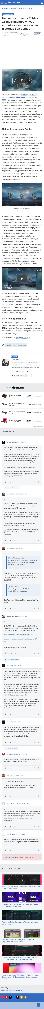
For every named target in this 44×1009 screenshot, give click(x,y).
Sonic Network (18, 988)
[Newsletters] (25, 997)
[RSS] (21, 997)
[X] (17, 997)
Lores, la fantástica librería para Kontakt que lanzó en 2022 (20, 97)
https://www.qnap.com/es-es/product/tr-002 (18, 634)
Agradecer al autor (19, 375)
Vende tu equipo (28, 988)
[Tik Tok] (10, 997)
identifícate (15, 857)
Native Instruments (23, 337)
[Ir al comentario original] (9, 558)
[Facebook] (14, 997)
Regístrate (7, 857)
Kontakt (8, 345)
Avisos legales (10, 990)
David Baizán (14, 32)
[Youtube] (6, 997)
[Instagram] (2, 997)
